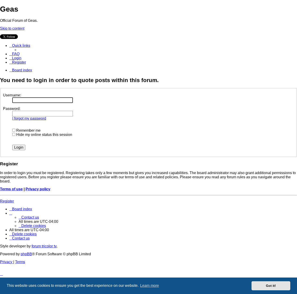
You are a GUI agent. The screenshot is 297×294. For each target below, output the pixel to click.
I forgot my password (29, 118)
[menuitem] (14, 54)
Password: (11, 109)
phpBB (26, 254)
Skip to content (12, 28)
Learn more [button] (149, 286)
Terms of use (11, 189)
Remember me (28, 130)
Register (7, 201)
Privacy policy (38, 189)
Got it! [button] (271, 286)
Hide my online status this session (43, 135)
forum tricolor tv (44, 246)
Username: (12, 95)
